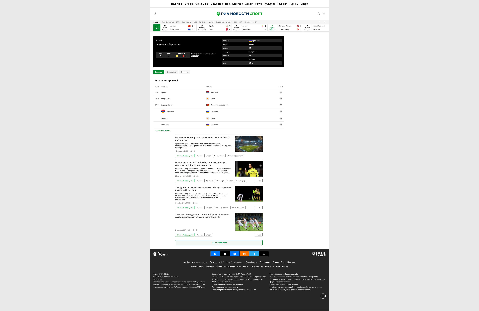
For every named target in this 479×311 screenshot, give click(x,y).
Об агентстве (257, 266)
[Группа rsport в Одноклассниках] (244, 253)
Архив (285, 266)
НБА (255, 22)
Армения (170, 111)
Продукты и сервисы (225, 266)
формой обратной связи (280, 282)
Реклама (210, 266)
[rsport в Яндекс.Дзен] (225, 253)
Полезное (291, 262)
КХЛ (235, 22)
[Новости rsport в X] (264, 253)
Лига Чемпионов (168, 22)
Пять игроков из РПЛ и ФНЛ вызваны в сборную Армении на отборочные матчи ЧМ (200, 163)
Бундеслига (220, 22)
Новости (184, 72)
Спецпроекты (197, 266)
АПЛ (195, 22)
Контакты (269, 266)
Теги (283, 262)
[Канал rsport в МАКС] (215, 253)
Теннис (276, 262)
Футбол (159, 40)
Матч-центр (157, 27)
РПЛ (177, 22)
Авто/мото (238, 262)
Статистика (171, 72)
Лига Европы (186, 22)
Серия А (210, 22)
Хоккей (229, 262)
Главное (156, 22)
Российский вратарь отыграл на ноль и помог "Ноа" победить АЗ (202, 138)
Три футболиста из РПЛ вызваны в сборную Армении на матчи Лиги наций (203, 188)
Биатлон (213, 262)
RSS (278, 266)
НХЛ (240, 22)
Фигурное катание (199, 262)
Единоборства (251, 262)
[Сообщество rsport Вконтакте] (234, 253)
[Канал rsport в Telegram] (254, 253)
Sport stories (265, 262)
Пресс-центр (242, 266)
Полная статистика (162, 130)
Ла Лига (202, 22)
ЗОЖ (221, 262)
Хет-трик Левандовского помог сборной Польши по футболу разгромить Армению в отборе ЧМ (202, 215)
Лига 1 (228, 22)
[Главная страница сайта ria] (231, 13)
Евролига (248, 22)
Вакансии (157, 279)
